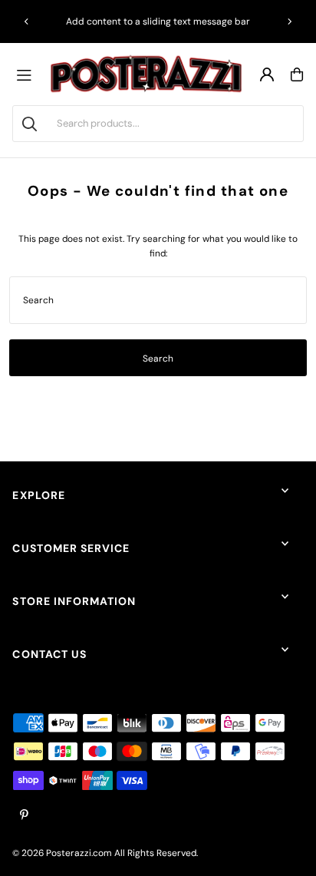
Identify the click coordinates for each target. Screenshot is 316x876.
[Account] (267, 74)
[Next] (289, 21)
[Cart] (297, 74)
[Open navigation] (27, 74)
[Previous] (27, 21)
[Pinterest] (24, 815)
